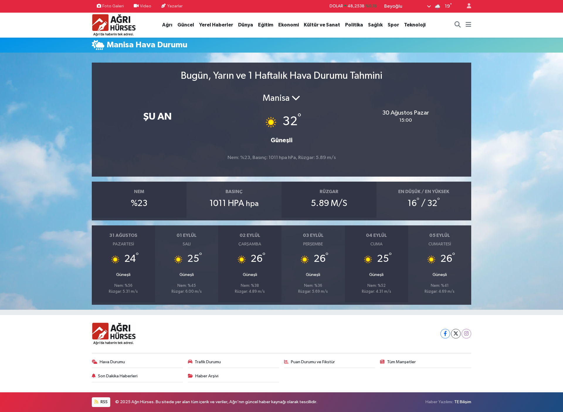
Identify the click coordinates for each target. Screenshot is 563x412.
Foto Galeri (113, 6)
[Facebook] (445, 334)
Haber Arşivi (206, 376)
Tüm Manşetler (401, 362)
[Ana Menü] (468, 25)
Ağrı (167, 24)
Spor (393, 24)
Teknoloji (414, 24)
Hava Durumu (112, 362)
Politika (354, 24)
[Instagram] (466, 334)
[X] (456, 334)
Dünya (245, 24)
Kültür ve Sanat (322, 24)
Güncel (185, 24)
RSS (104, 402)
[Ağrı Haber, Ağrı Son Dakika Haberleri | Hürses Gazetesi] (114, 25)
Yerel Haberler (216, 24)
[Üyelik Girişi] (466, 6)
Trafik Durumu (208, 362)
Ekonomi (288, 24)
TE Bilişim (462, 402)
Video (145, 6)
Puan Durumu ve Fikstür (313, 362)
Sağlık (375, 24)
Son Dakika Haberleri (118, 376)
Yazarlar (175, 6)
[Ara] (457, 25)
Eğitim (265, 24)
